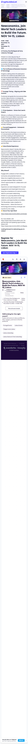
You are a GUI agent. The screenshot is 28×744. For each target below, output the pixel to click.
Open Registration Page (9, 253)
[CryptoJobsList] (9, 2)
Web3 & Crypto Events (3, 6)
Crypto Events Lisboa (7, 6)
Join (22, 740)
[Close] (26, 740)
